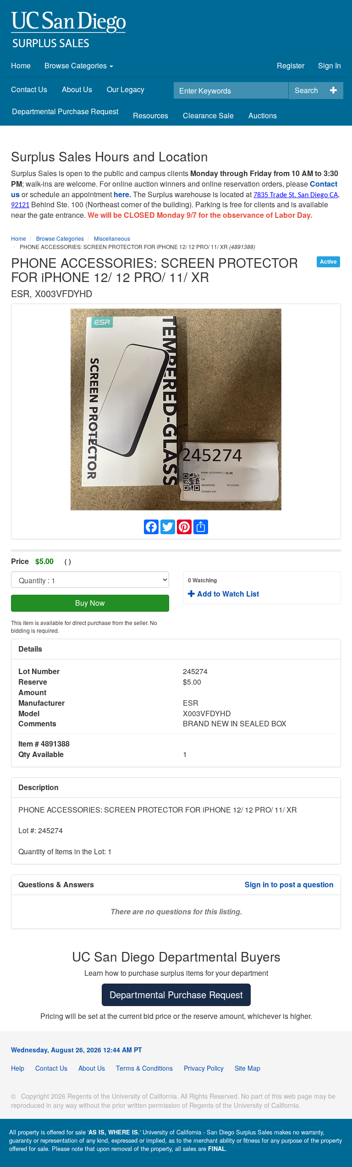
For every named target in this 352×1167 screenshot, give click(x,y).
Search (306, 90)
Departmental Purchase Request (65, 111)
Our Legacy (125, 89)
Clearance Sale (208, 115)
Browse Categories (76, 65)
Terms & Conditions (144, 1068)
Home (21, 65)
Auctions (262, 115)
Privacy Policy (204, 1068)
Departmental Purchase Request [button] (176, 994)
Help (17, 1068)
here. (122, 194)
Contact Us (29, 89)
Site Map (247, 1068)
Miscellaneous (112, 238)
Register (290, 65)
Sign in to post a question (289, 884)
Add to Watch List (223, 587)
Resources (150, 115)
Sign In (329, 65)
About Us (77, 89)
